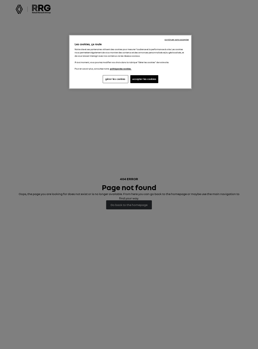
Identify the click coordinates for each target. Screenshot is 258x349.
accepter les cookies (144, 79)
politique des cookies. (120, 68)
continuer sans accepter (177, 39)
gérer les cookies (115, 79)
